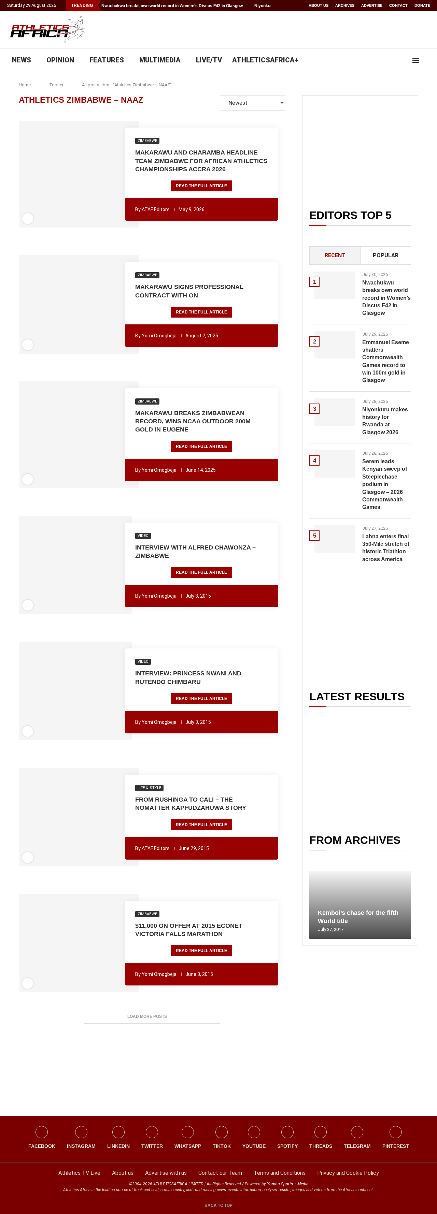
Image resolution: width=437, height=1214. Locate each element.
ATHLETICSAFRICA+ (265, 60)
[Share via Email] (116, 174)
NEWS (21, 60)
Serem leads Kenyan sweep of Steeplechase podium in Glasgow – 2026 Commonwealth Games (384, 484)
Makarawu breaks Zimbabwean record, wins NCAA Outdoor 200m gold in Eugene (193, 421)
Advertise (371, 5)
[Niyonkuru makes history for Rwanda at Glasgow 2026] (334, 412)
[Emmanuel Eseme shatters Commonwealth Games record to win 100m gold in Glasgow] (334, 345)
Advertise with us (166, 1173)
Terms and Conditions (280, 1173)
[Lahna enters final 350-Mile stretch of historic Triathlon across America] (334, 539)
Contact (398, 5)
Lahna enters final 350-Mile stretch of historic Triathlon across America (385, 547)
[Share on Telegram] (93, 174)
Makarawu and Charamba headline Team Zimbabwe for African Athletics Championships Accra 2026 (201, 161)
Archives (344, 5)
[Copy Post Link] (103, 174)
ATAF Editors (156, 209)
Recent (335, 255)
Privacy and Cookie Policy (348, 1173)
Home (25, 84)
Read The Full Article (201, 186)
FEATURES (106, 60)
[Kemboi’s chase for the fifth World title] (360, 905)
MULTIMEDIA (160, 60)
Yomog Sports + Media (287, 1184)
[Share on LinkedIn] (75, 174)
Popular (385, 255)
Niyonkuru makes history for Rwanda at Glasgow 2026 (385, 421)
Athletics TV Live (79, 1173)
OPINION (60, 60)
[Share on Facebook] (53, 174)
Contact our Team (220, 1173)
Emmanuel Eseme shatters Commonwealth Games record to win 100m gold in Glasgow (385, 361)
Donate (422, 5)
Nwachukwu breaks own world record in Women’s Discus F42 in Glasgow (172, 5)
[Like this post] (42, 174)
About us (318, 5)
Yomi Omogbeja (159, 335)
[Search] (426, 60)
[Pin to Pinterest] (65, 174)
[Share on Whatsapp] (84, 174)
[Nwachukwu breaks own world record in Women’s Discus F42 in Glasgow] (334, 285)
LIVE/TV (209, 60)
